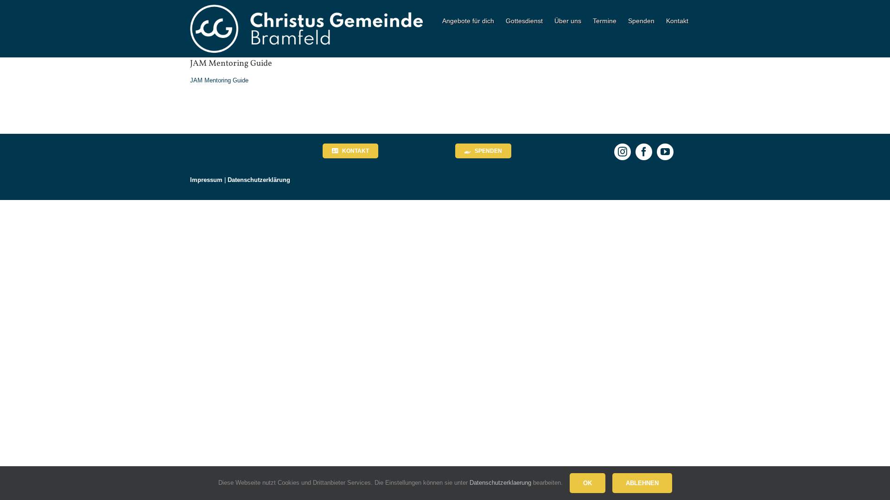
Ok (587, 483)
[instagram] (622, 152)
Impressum (206, 179)
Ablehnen (642, 483)
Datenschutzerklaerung (500, 482)
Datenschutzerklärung (259, 179)
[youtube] (665, 152)
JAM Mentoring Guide (219, 80)
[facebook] (644, 152)
